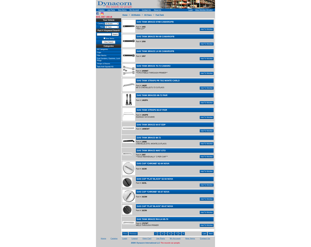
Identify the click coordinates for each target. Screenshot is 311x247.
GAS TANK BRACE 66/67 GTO (151, 150)
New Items (122, 10)
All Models (135, 15)
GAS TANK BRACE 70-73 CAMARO (153, 66)
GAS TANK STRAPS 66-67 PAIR (152, 110)
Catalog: (101, 24)
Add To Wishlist (207, 29)
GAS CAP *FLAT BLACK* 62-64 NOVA (155, 179)
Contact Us (146, 10)
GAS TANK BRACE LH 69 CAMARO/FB (155, 51)
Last (204, 234)
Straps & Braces (103, 64)
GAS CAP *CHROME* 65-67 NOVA (153, 192)
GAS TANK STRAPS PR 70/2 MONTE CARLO (158, 80)
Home (124, 15)
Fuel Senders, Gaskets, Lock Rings (108, 59)
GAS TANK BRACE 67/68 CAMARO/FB (155, 22)
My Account (134, 10)
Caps (99, 52)
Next (211, 234)
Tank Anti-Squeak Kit (105, 67)
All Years (148, 15)
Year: (102, 27)
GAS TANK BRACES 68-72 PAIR (152, 95)
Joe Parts (111, 10)
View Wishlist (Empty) (204, 10)
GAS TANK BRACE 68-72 (149, 137)
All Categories (102, 49)
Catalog (101, 10)
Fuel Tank (160, 15)
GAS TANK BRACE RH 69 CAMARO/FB (155, 36)
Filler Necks (101, 55)
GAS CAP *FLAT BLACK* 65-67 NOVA (155, 206)
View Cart (147, 238)
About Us (157, 10)
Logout (135, 238)
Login (190, 10)
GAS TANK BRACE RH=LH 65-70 (152, 219)
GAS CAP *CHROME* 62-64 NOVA (153, 163)
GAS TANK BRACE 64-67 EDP (151, 124)
